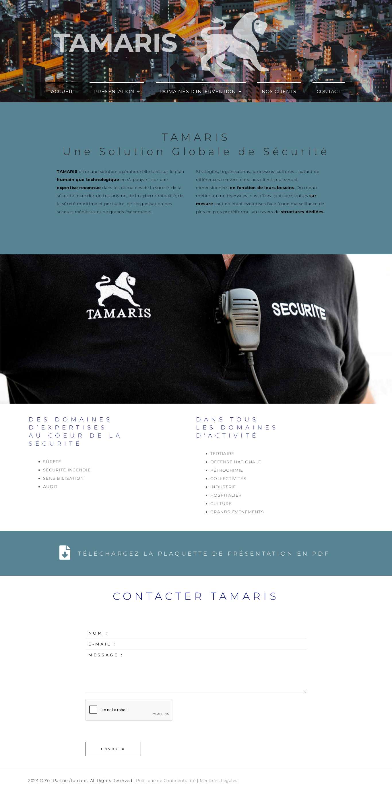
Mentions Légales (219, 780)
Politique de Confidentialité (166, 780)
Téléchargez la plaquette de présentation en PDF (204, 553)
